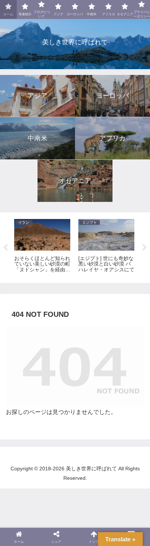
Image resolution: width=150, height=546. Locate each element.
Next (144, 247)
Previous (5, 247)
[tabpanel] (42, 246)
